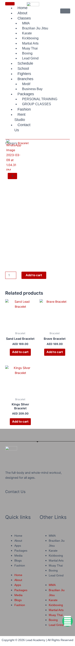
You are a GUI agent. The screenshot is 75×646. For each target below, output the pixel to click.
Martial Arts (56, 560)
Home (18, 535)
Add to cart (34, 275)
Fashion (24, 109)
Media (18, 555)
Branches (25, 79)
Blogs (18, 560)
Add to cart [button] (20, 352)
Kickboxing (30, 38)
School (23, 68)
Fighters (24, 74)
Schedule (25, 63)
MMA (52, 535)
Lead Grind (30, 58)
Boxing (53, 570)
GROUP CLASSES (36, 104)
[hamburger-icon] (10, 3)
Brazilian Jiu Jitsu (35, 28)
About (18, 540)
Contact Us (22, 127)
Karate (53, 550)
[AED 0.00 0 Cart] (65, 10)
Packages (26, 94)
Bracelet (23, 143)
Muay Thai (56, 565)
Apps (17, 545)
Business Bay (32, 89)
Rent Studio (19, 117)
